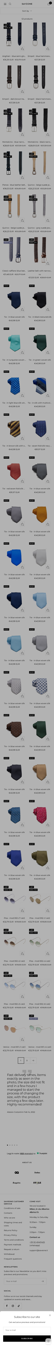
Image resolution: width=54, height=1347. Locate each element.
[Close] (50, 1315)
